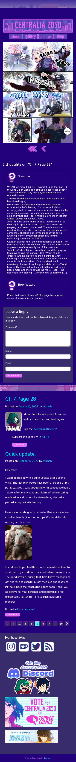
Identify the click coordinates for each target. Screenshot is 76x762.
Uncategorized (26, 609)
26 (61, 624)
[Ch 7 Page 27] (43, 149)
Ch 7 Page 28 (20, 399)
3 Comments (12, 614)
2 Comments (19, 444)
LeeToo (47, 758)
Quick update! (20, 454)
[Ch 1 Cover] (32, 149)
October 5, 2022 (28, 461)
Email (8, 363)
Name (8, 351)
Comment (10, 327)
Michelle (47, 406)
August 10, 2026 (28, 406)
